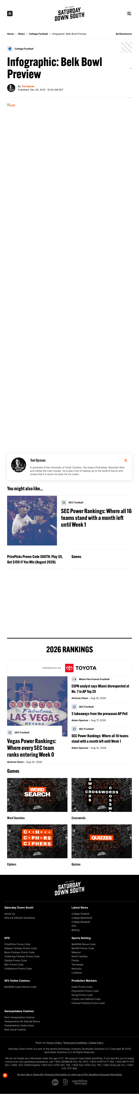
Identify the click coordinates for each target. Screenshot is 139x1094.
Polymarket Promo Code (85, 990)
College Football (80, 913)
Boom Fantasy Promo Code (19, 952)
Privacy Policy (54, 1042)
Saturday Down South (18, 907)
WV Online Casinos (17, 980)
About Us (9, 913)
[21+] (55, 1082)
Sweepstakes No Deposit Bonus (22, 1021)
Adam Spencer (80, 720)
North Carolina (79, 956)
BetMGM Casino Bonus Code (20, 986)
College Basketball (82, 917)
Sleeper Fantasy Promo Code (20, 948)
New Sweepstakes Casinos (19, 1017)
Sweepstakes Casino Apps (19, 1025)
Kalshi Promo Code (82, 986)
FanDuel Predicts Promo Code (88, 1003)
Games (76, 556)
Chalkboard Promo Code (18, 968)
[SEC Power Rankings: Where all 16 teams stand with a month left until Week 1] (32, 520)
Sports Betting (81, 938)
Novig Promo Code (82, 994)
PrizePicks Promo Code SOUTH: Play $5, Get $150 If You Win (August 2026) (35, 559)
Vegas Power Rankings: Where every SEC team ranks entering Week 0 (31, 748)
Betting (76, 929)
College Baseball (81, 921)
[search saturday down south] (129, 13)
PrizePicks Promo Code (17, 944)
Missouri (76, 952)
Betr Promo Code (13, 964)
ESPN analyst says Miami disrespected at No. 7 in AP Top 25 (100, 688)
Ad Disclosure (124, 33)
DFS (74, 925)
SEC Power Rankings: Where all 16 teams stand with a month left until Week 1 (96, 518)
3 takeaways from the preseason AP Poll (99, 713)
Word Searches (16, 818)
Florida (75, 960)
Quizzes (76, 864)
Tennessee (77, 964)
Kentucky (77, 968)
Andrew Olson (15, 761)
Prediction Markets (84, 980)
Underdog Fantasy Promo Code (21, 956)
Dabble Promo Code (15, 960)
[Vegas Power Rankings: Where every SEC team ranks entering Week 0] (37, 706)
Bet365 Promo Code (83, 948)
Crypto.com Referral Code (86, 999)
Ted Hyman (28, 86)
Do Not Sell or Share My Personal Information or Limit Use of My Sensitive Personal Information (69, 1074)
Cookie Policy (95, 1042)
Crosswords (79, 818)
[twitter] (126, 460)
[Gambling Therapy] (79, 1082)
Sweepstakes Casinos (19, 1011)
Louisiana (77, 972)
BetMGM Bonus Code (83, 944)
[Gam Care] (65, 1082)
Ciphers (11, 864)
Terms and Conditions (75, 1042)
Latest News (80, 907)
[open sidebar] (10, 13)
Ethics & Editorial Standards (19, 917)
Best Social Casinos (15, 1029)
